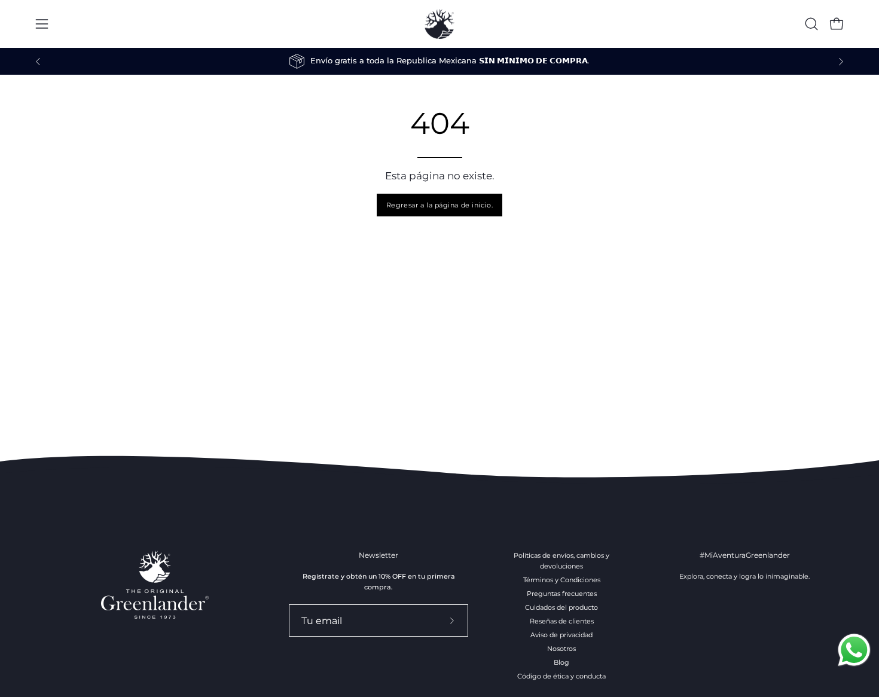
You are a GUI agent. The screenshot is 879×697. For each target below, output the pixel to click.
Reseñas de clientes (562, 621)
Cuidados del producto (561, 607)
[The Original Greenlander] (439, 24)
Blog (561, 662)
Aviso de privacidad (561, 635)
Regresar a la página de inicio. (439, 205)
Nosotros (561, 648)
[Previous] (38, 61)
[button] (811, 23)
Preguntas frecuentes (562, 593)
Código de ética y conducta (561, 676)
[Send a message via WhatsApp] (854, 650)
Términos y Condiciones (561, 580)
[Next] (840, 61)
